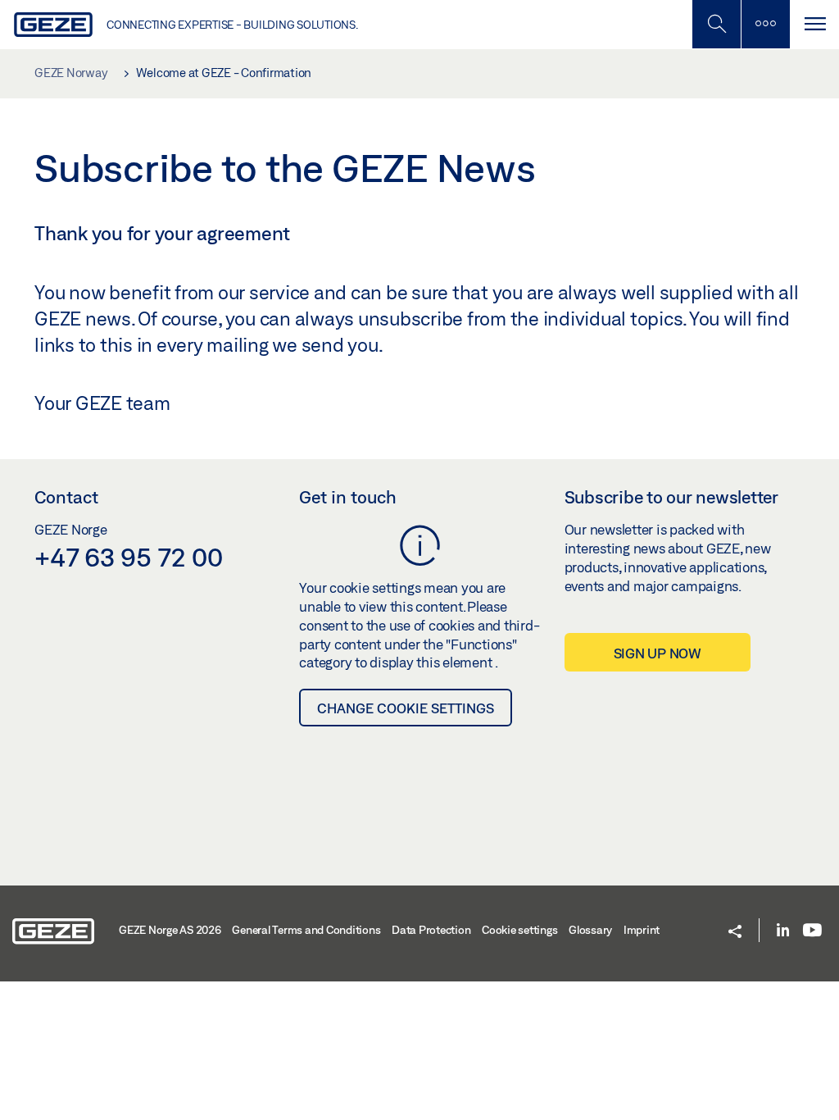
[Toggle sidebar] (765, 24)
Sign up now (657, 653)
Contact (66, 497)
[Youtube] (812, 931)
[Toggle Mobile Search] (716, 24)
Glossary (590, 929)
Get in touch (348, 497)
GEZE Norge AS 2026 (170, 929)
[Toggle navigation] (814, 24)
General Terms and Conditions (306, 929)
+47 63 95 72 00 (128, 556)
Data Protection (431, 929)
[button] (735, 932)
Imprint (642, 929)
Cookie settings (519, 929)
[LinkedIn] (783, 931)
